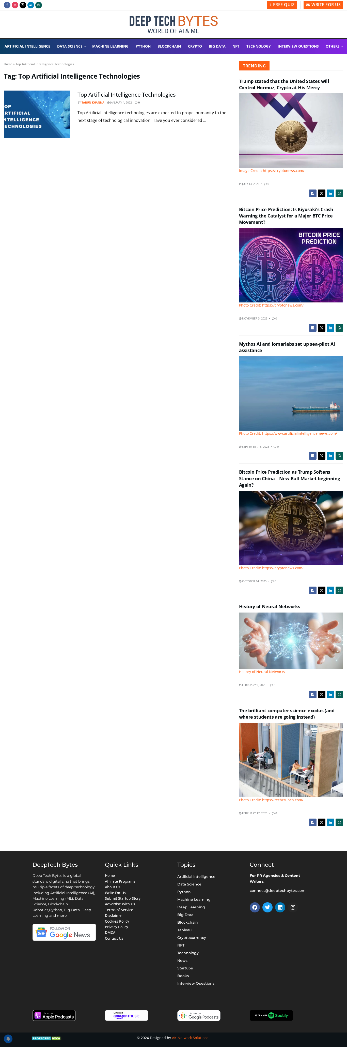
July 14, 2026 (250, 184)
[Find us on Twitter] (23, 5)
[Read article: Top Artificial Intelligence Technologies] (37, 114)
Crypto (195, 46)
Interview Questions (298, 46)
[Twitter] (267, 907)
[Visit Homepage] (173, 24)
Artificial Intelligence (27, 46)
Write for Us (325, 4)
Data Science (70, 46)
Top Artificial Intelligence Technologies (126, 94)
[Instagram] (293, 907)
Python (143, 46)
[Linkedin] (280, 907)
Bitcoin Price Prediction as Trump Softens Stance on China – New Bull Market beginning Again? (289, 478)
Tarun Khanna (93, 102)
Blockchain (169, 46)
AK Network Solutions (190, 1037)
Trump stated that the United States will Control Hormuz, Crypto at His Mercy (284, 84)
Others (333, 46)
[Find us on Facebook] (7, 5)
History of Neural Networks (269, 606)
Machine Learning (110, 46)
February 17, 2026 (254, 813)
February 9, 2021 (253, 685)
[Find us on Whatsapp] (38, 5)
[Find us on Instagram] (15, 5)
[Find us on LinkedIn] (30, 5)
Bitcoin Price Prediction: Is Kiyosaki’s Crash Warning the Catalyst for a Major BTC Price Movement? (286, 215)
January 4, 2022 (120, 102)
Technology (258, 46)
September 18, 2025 (255, 446)
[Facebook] (255, 907)
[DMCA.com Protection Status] (46, 1037)
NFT (235, 46)
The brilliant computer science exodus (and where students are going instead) (287, 713)
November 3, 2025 (254, 318)
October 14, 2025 (253, 581)
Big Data (217, 46)
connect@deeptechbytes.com (278, 890)
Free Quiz (283, 4)
